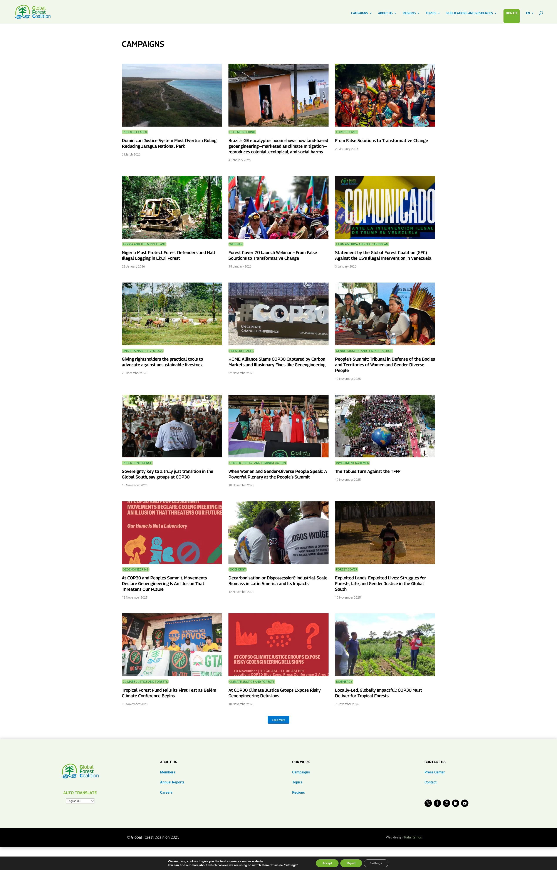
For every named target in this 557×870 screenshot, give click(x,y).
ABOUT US (385, 13)
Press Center (434, 772)
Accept (327, 863)
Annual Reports (172, 782)
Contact (430, 782)
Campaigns (301, 772)
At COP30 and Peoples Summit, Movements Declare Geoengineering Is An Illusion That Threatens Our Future (164, 583)
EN (528, 13)
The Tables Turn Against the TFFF (368, 471)
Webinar (236, 244)
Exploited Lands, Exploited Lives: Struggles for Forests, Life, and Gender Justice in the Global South (380, 583)
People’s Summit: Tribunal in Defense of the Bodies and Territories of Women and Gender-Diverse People (385, 364)
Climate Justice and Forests (145, 681)
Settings (376, 863)
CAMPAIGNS (359, 13)
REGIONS (409, 13)
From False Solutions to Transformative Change (381, 140)
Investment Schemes (352, 463)
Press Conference (137, 463)
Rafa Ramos (413, 837)
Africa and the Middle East (144, 244)
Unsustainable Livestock (143, 351)
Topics (297, 782)
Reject (351, 863)
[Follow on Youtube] (464, 803)
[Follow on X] (428, 803)
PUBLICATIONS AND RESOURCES (469, 13)
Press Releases (135, 132)
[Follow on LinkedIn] (455, 803)
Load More (278, 719)
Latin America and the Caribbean (362, 244)
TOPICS (431, 13)
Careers (166, 792)
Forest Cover (346, 132)
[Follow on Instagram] (446, 803)
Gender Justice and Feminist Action (364, 351)
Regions (298, 792)
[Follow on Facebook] (437, 803)
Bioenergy (237, 569)
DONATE (512, 13)
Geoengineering (242, 132)
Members (167, 772)
